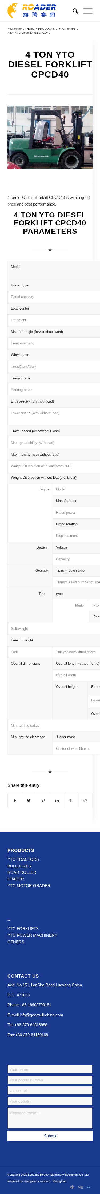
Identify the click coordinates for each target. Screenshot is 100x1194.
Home (30, 28)
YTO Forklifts (67, 28)
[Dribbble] (73, 1187)
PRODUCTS (46, 28)
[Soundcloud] (81, 1187)
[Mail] (89, 1187)
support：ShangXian (53, 1181)
